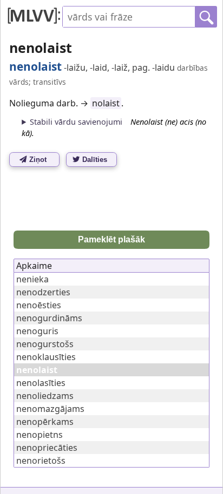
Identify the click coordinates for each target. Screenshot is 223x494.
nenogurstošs (45, 344)
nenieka (32, 279)
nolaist (106, 103)
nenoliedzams (45, 396)
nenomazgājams (50, 409)
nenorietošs (40, 460)
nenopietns (39, 435)
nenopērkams (45, 422)
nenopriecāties (46, 448)
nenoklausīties (46, 357)
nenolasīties (40, 383)
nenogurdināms (49, 318)
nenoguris (37, 331)
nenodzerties (43, 292)
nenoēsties (38, 305)
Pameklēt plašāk (111, 239)
